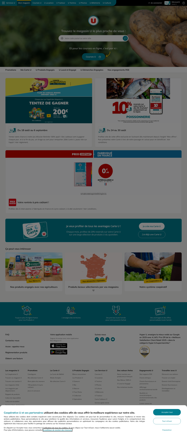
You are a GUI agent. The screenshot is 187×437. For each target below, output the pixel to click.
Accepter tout (167, 412)
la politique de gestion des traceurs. (57, 430)
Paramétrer (167, 430)
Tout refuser (167, 421)
